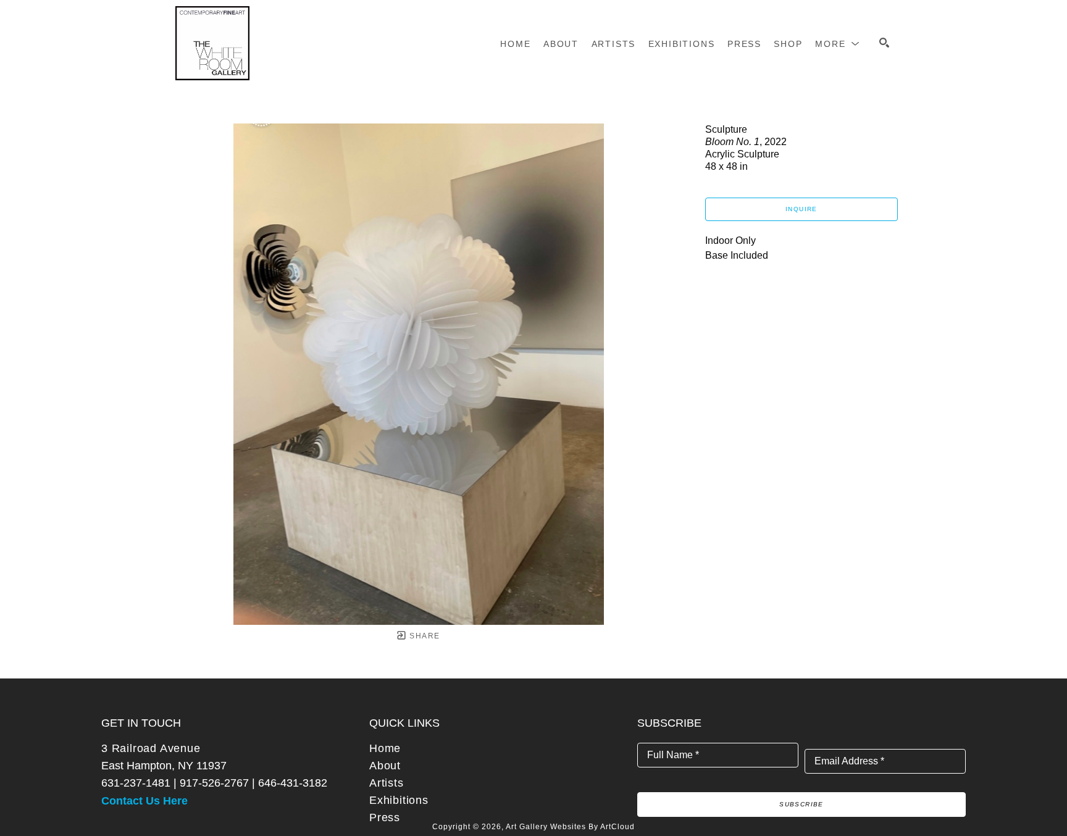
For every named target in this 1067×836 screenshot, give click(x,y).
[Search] (884, 43)
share (423, 636)
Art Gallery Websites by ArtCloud (570, 826)
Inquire (801, 209)
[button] (837, 44)
